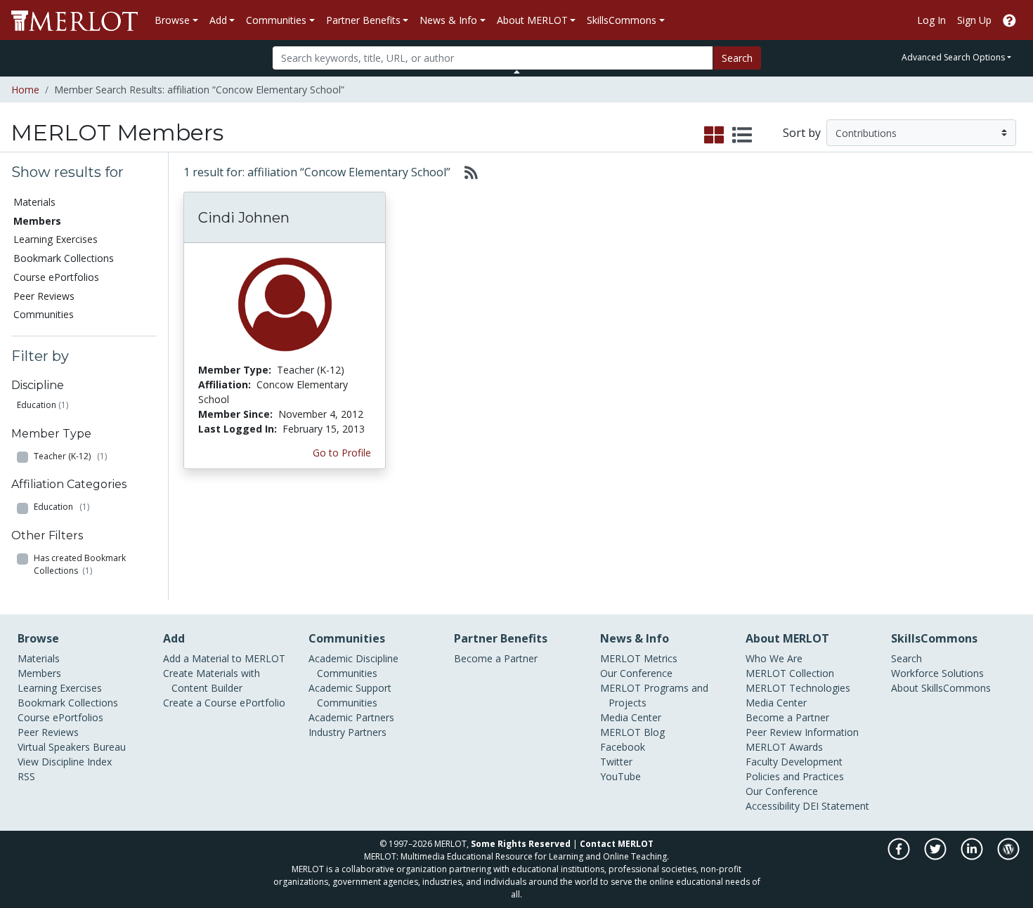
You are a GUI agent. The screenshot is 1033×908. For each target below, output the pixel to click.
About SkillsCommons (941, 688)
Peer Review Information (802, 732)
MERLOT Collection (790, 673)
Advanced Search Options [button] (953, 57)
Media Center (630, 717)
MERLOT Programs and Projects (654, 695)
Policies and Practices (795, 776)
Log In (931, 20)
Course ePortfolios (56, 277)
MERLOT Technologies (798, 688)
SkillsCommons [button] (621, 20)
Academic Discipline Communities (353, 666)
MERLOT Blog (632, 732)
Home (25, 89)
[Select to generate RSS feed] (465, 172)
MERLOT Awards (784, 747)
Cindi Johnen (244, 217)
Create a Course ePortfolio (224, 702)
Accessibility (773, 805)
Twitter (616, 761)
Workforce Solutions (937, 673)
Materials (34, 202)
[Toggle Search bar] (517, 72)
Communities (43, 314)
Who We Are (774, 658)
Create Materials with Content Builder (211, 680)
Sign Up (974, 20)
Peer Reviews (43, 296)
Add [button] (218, 20)
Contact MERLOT (617, 844)
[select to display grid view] (714, 135)
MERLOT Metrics (638, 658)
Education (36, 405)
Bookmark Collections (63, 258)
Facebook (622, 747)
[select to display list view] (742, 135)
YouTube (620, 776)
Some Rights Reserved (521, 844)
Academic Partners (351, 717)
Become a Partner (496, 658)
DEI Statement (836, 805)
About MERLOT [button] (532, 20)
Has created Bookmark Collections (80, 564)
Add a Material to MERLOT (224, 658)
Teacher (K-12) (70, 456)
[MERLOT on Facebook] (900, 856)
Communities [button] (276, 20)
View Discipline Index (65, 761)
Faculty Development (794, 761)
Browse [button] (172, 20)
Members (39, 673)
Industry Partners (347, 732)
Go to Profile (342, 452)
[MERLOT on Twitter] (936, 856)
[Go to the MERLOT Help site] (1009, 20)
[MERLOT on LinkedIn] (973, 856)
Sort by (802, 132)
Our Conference (636, 673)
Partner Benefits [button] (363, 20)
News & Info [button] (448, 20)
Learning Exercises (55, 239)
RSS (26, 776)
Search (737, 58)
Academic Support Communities (349, 695)
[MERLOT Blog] (1008, 856)
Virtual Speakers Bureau (72, 747)
